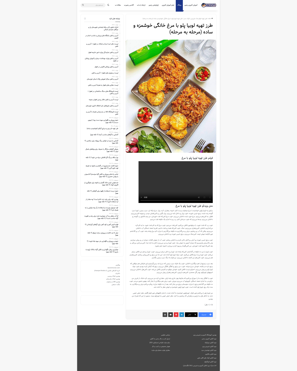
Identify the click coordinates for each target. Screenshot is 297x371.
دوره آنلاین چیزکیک (210, 342)
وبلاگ (179, 5)
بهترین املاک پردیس (114, 276)
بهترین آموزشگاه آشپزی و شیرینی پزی (204, 335)
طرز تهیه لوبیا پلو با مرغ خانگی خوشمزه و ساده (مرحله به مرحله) (173, 29)
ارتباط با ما (141, 5)
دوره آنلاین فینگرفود (210, 362)
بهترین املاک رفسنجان (113, 279)
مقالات (118, 5)
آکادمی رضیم (129, 5)
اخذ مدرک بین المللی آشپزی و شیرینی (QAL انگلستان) (199, 365)
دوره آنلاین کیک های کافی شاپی (206, 358)
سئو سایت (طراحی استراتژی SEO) (159, 342)
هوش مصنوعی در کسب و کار (161, 346)
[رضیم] (208, 5)
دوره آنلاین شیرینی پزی (209, 346)
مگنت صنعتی (116, 284)
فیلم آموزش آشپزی (168, 5)
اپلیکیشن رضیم (154, 5)
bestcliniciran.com (114, 268)
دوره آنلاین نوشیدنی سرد (208, 350)
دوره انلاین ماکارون (210, 354)
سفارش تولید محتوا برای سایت (160, 350)
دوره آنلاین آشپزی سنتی (209, 339)
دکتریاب (117, 273)
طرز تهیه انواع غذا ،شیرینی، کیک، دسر (195, 18)
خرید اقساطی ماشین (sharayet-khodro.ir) (107, 270)
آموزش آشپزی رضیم (190, 5)
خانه (209, 18)
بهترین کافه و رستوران (113, 282)
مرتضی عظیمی (165, 335)
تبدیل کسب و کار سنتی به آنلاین (160, 339)
